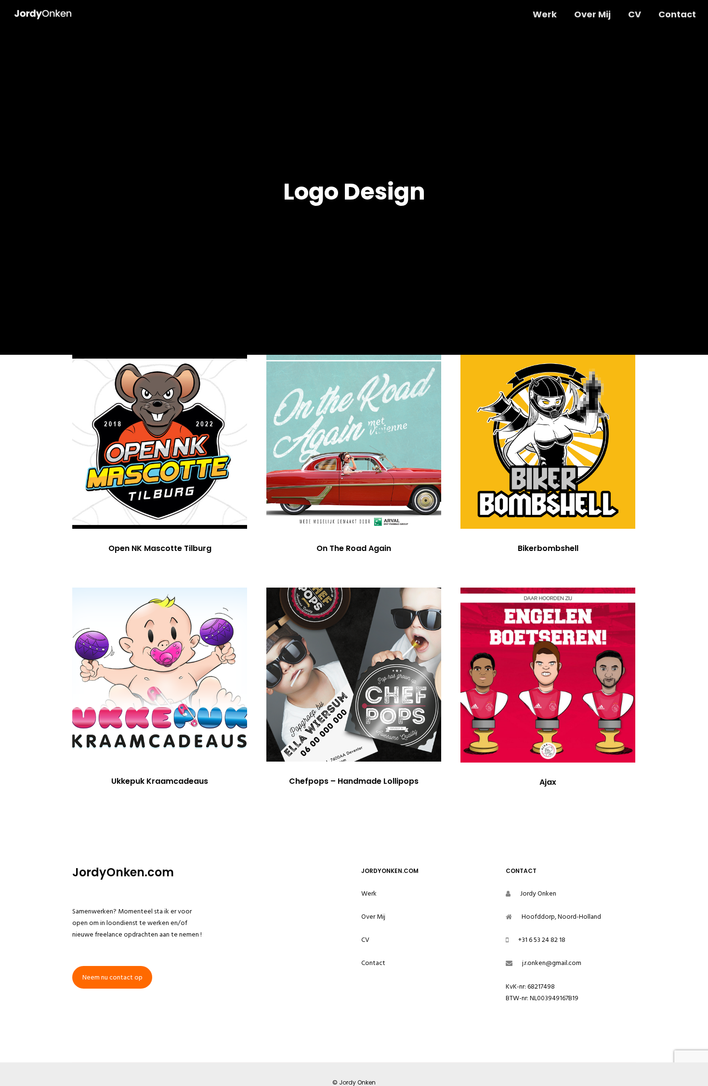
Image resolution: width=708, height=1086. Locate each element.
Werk (369, 893)
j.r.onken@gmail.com (551, 962)
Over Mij (373, 916)
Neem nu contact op (112, 977)
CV (365, 939)
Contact (373, 962)
